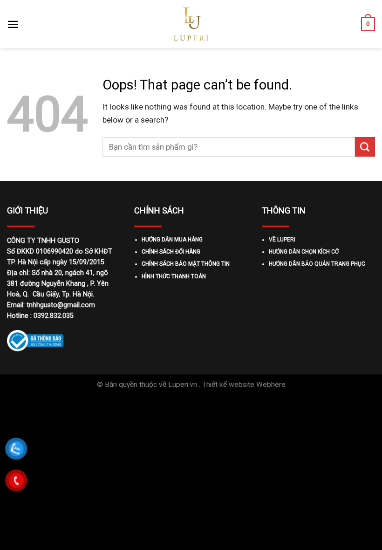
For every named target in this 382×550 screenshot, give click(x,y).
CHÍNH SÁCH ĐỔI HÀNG (171, 251)
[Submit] (365, 147)
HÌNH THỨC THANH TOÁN (174, 276)
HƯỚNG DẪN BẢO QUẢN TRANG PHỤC (317, 264)
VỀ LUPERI (282, 239)
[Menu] (13, 24)
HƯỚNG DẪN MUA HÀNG (172, 239)
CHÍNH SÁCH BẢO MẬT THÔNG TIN (186, 264)
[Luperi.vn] (191, 24)
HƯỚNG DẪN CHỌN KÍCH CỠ (304, 251)
